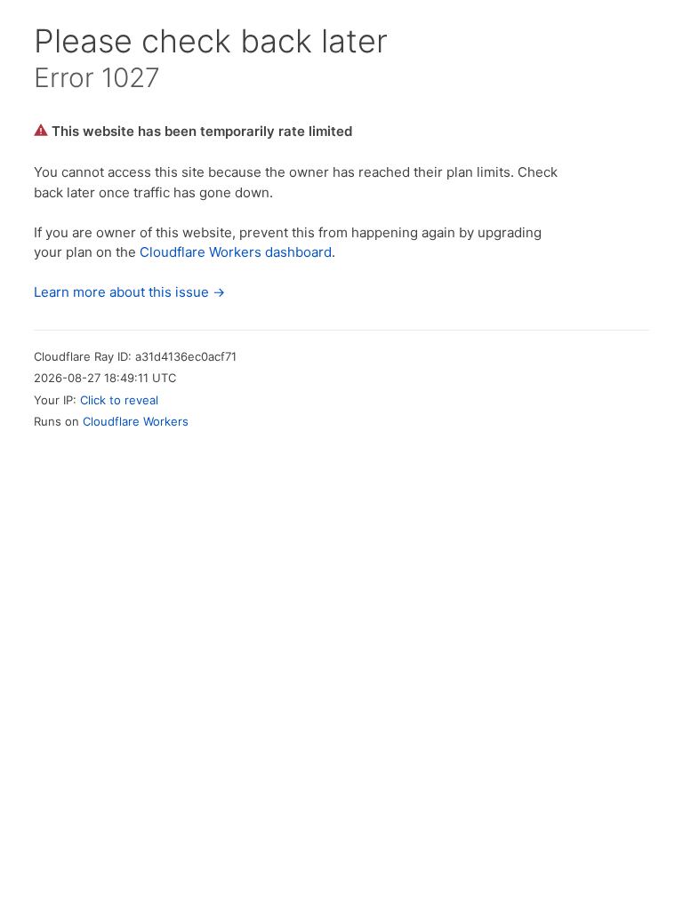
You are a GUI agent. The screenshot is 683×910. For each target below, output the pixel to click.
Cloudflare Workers (136, 421)
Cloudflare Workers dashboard (236, 251)
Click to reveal (119, 400)
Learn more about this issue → (129, 291)
